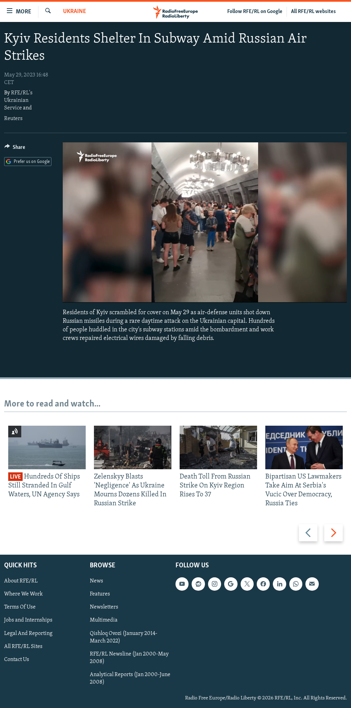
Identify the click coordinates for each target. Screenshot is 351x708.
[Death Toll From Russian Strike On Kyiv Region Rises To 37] (218, 447)
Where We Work (23, 594)
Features (100, 594)
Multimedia (104, 620)
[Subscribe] (311, 583)
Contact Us (16, 659)
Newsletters (104, 607)
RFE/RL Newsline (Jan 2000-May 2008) (129, 657)
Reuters (13, 118)
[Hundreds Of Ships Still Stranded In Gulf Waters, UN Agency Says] (47, 447)
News (96, 581)
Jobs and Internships (28, 620)
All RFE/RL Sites (23, 646)
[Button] (14, 148)
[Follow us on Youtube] (182, 583)
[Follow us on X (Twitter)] (247, 583)
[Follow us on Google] (230, 583)
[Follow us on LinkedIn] (279, 583)
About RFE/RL (21, 581)
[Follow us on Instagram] (214, 583)
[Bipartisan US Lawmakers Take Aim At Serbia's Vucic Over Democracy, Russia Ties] (304, 447)
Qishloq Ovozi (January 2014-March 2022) (123, 637)
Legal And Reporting (28, 633)
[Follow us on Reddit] (198, 583)
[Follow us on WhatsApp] (295, 583)
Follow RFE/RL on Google (254, 11)
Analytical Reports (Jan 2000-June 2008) (130, 678)
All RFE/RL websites (313, 11)
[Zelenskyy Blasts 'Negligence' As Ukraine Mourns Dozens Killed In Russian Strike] (132, 447)
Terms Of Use (20, 607)
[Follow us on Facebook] (263, 583)
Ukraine (74, 12)
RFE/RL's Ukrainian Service (18, 100)
